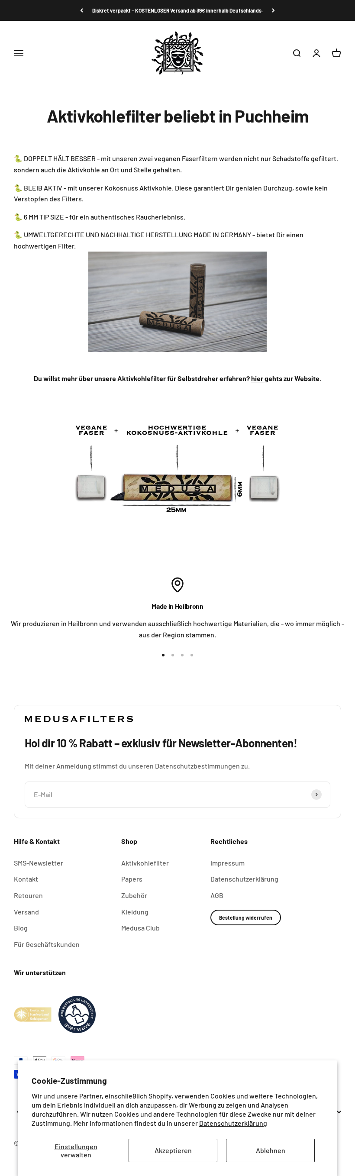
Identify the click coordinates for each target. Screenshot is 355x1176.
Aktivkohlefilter (145, 863)
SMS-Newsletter (38, 863)
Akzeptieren (173, 1150)
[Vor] (273, 10)
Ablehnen (270, 1150)
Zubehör (134, 895)
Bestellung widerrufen (245, 917)
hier (258, 378)
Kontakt (26, 879)
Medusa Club (140, 928)
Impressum (227, 863)
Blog (21, 928)
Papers (131, 879)
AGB (216, 895)
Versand (26, 912)
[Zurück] (81, 10)
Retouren (28, 895)
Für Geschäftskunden (47, 944)
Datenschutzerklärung (233, 1123)
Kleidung (134, 912)
